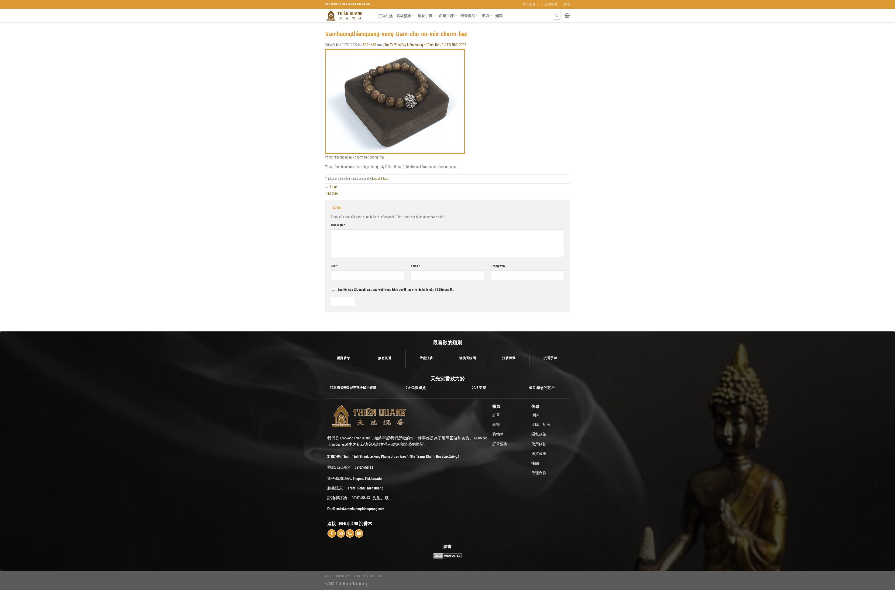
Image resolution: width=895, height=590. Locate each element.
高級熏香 (403, 15)
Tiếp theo (333, 193)
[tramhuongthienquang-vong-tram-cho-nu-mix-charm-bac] (395, 100)
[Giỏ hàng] (567, 15)
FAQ (380, 576)
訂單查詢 (499, 444)
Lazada (376, 478)
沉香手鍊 (425, 15)
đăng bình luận (380, 178)
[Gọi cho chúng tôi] (350, 533)
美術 (485, 15)
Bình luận (338, 225)
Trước (331, 186)
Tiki (367, 478)
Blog (357, 576)
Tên (334, 265)
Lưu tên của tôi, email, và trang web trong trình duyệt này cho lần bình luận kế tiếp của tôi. (396, 289)
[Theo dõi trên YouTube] (359, 533)
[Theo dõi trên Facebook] (331, 533)
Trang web (498, 265)
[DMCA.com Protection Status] (447, 556)
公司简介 (551, 4)
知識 (499, 15)
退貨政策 (538, 453)
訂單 (496, 415)
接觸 (535, 463)
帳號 (496, 424)
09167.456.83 (364, 467)
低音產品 (467, 15)
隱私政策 (538, 434)
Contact (368, 576)
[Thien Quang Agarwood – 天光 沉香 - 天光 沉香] (348, 15)
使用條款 (538, 444)
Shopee (358, 478)
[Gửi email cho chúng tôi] (341, 533)
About (329, 576)
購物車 (498, 434)
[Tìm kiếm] (557, 16)
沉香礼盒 (385, 15)
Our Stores (343, 576)
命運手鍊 (446, 15)
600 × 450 (369, 44)
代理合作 (538, 472)
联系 (566, 4)
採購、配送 (540, 424)
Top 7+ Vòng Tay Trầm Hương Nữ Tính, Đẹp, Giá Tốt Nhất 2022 (425, 44)
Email (415, 265)
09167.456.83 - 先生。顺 (370, 497)
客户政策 (529, 5)
